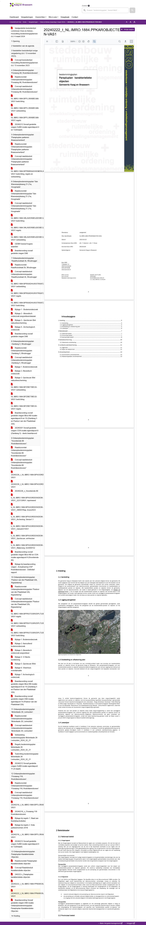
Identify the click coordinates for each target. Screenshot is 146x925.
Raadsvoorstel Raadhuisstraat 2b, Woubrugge (23, 266)
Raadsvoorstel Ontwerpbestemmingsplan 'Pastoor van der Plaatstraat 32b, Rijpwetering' (25, 591)
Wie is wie (53, 17)
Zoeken (84, 6)
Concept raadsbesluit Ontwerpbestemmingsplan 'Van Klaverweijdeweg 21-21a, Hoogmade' (23, 207)
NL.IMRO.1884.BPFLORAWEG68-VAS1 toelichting (25, 100)
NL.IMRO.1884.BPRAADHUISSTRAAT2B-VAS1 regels (25, 294)
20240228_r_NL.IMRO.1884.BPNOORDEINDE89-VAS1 (25, 476)
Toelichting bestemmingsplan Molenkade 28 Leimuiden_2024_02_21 (24, 756)
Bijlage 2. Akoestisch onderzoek (21, 372)
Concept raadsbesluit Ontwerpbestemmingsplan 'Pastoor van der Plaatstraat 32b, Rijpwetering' (25, 603)
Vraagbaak (65, 17)
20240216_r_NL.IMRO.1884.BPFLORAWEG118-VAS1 (25, 836)
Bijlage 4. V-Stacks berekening (20, 658)
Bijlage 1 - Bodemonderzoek (26, 309)
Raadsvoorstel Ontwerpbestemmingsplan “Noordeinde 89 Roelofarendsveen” (21, 452)
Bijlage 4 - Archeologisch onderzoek (23, 328)
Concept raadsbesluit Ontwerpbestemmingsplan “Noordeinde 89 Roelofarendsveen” (21, 464)
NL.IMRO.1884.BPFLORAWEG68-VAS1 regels (25, 119)
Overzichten (40, 17)
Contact (75, 17)
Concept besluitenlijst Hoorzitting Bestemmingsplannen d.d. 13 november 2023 (24, 62)
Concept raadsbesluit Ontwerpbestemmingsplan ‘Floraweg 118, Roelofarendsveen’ (25, 795)
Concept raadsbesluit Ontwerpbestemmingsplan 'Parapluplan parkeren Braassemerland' (21, 160)
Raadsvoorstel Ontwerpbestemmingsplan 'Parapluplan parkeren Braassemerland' (21, 148)
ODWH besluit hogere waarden (22, 245)
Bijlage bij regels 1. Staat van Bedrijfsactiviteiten (24, 819)
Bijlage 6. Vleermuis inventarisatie (21, 669)
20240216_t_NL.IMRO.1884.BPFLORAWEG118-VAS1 (25, 806)
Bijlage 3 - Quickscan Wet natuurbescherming (23, 321)
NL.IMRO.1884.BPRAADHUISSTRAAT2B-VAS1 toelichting (25, 304)
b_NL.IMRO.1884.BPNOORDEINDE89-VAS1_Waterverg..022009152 (25, 546)
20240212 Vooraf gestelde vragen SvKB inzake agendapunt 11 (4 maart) (24, 766)
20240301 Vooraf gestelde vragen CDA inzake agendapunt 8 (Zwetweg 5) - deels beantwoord (24, 430)
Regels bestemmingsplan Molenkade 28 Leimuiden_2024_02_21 (23, 747)
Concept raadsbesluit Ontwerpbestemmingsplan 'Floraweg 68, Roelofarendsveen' (24, 89)
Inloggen (129, 923)
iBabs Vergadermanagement (110, 923)
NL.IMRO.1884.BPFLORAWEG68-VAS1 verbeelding (25, 109)
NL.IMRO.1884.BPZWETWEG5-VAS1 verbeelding (24, 388)
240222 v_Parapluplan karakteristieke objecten (22, 875)
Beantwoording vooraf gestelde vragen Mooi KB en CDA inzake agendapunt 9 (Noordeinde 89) (25, 556)
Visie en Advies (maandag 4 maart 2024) (52, 22)
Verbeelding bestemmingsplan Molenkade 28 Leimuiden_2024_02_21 (24, 737)
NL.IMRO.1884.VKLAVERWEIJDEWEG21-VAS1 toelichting (25, 219)
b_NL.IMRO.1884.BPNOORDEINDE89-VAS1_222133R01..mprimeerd (25, 499)
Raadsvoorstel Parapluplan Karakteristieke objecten (24, 862)
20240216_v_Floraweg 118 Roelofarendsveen (24, 813)
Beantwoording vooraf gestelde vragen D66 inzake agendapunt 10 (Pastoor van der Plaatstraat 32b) (24, 700)
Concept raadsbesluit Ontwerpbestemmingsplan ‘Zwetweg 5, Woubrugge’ (21, 360)
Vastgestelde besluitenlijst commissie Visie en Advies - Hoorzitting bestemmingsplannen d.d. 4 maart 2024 (24, 32)
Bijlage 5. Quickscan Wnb (25, 664)
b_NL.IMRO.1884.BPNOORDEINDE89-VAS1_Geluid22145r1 (25, 527)
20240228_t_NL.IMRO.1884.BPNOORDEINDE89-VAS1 (25, 485)
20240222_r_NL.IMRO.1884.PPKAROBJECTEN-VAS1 (25, 885)
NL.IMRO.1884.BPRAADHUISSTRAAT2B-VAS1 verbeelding (25, 285)
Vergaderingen (27, 17)
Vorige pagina (128, 29)
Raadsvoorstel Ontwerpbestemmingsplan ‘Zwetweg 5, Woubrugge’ (21, 350)
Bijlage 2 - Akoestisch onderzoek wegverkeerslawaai (23, 315)
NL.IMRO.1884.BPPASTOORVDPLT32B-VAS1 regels (25, 615)
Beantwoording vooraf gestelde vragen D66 (22, 252)
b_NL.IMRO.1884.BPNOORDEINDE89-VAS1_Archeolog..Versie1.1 (25, 518)
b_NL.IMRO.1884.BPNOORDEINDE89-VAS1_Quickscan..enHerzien (25, 537)
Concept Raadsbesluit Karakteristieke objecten (22, 869)
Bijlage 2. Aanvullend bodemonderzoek (21, 645)
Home (24, 22)
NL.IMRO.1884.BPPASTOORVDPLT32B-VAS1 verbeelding (25, 624)
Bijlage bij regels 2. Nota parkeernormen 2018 (23, 826)
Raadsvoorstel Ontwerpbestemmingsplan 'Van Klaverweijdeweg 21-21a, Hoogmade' (23, 195)
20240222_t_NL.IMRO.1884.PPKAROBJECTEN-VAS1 (25, 894)
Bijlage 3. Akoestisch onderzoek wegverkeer (21, 651)
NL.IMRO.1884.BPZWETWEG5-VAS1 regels (24, 407)
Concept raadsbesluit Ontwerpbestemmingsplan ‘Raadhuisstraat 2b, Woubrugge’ (24, 274)
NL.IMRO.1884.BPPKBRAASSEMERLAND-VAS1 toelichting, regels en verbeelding (25, 174)
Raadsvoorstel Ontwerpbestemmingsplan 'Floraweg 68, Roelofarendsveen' (24, 79)
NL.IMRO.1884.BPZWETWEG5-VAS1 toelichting (24, 398)
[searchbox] (105, 10)
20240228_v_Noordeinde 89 (26, 491)
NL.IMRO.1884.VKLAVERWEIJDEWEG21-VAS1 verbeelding (25, 238)
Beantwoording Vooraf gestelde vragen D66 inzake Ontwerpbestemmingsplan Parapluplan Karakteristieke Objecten (22, 905)
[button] (132, 10)
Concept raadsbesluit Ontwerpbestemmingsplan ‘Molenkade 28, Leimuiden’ (22, 728)
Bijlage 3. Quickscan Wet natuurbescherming (23, 379)
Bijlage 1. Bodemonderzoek (25, 367)
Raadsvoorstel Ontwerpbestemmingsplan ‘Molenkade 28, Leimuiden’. (22, 718)
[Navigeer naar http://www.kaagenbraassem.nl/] (21, 9)
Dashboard (14, 17)
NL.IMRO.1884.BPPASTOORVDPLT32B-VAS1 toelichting (25, 634)
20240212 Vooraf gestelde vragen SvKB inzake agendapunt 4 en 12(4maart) (25, 127)
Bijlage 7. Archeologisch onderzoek (22, 676)
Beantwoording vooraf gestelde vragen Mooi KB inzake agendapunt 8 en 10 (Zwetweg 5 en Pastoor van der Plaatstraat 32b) (24, 418)
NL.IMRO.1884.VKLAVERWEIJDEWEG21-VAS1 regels (25, 229)
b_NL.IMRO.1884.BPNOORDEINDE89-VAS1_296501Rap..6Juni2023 (25, 508)
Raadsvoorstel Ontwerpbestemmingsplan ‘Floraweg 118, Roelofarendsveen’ (25, 785)
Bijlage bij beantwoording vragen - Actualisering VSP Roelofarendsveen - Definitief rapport (23, 568)
